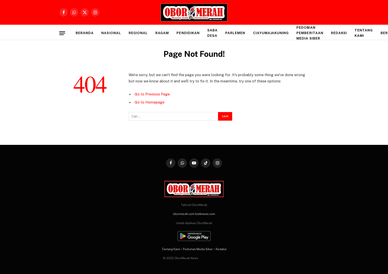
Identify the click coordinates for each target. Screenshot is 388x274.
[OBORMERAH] (194, 12)
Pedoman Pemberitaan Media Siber (309, 33)
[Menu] (62, 33)
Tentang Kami (364, 33)
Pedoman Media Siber (198, 249)
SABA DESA (212, 33)
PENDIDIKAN (188, 33)
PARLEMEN (235, 33)
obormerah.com (183, 214)
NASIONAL (111, 33)
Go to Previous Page (152, 94)
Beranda (85, 33)
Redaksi (339, 33)
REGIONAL (138, 33)
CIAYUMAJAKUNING (271, 33)
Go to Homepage (149, 102)
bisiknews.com (205, 214)
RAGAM (162, 33)
